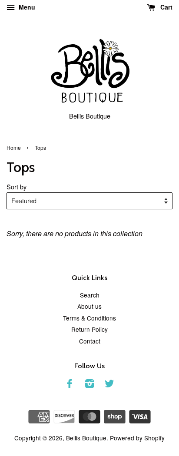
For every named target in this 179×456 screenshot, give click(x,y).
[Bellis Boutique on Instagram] (89, 384)
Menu (26, 7)
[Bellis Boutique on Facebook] (69, 384)
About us (89, 306)
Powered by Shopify (137, 437)
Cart (165, 7)
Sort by (17, 186)
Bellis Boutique (86, 437)
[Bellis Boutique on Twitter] (109, 384)
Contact (89, 341)
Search (89, 295)
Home (14, 147)
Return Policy (89, 329)
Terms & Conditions (89, 318)
